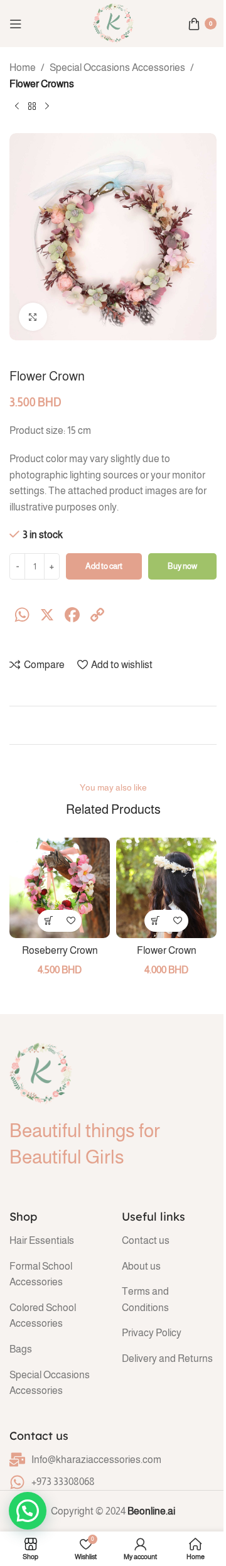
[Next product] (47, 106)
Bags (20, 1349)
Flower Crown (166, 950)
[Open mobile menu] (15, 23)
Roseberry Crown (60, 950)
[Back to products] (32, 106)
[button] (49, 921)
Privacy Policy (151, 1332)
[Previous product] (16, 106)
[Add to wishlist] (71, 921)
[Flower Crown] (166, 888)
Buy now (182, 566)
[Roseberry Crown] (59, 888)
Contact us (146, 1240)
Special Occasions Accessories (117, 67)
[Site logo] (113, 23)
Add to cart (103, 566)
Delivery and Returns (167, 1358)
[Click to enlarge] (33, 317)
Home (22, 67)
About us (141, 1266)
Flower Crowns (41, 83)
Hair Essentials (41, 1240)
